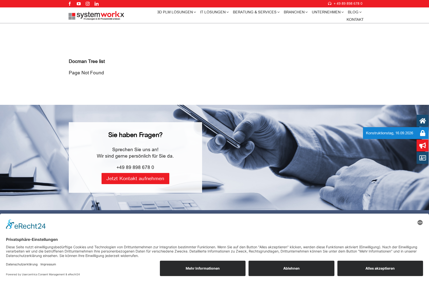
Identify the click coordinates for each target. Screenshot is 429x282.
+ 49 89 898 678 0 (348, 3)
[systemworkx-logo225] (96, 13)
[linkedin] (97, 4)
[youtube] (79, 4)
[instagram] (88, 4)
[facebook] (70, 4)
